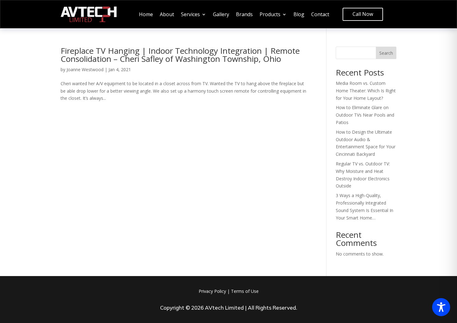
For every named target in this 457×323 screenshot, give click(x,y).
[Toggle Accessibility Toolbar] (441, 307)
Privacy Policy (212, 291)
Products (270, 15)
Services (190, 15)
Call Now (363, 14)
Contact (320, 15)
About (167, 15)
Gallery (221, 15)
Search (386, 53)
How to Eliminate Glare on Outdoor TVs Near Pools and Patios (365, 114)
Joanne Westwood (85, 69)
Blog (298, 15)
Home (146, 15)
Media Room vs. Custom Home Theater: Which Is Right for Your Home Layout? (366, 90)
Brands (244, 15)
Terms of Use (245, 291)
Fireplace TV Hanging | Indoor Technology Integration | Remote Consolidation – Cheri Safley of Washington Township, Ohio (180, 54)
